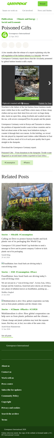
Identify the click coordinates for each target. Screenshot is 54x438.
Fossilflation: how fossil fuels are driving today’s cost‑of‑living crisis (24, 277)
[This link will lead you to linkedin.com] (33, 355)
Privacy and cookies (11, 408)
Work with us (8, 378)
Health (15, 234)
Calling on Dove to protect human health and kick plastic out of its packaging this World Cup (24, 240)
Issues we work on (10, 10)
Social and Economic (11, 22)
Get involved (27, 10)
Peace (34, 272)
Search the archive (10, 414)
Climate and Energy (26, 19)
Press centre (7, 384)
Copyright (6, 402)
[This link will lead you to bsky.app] (23, 355)
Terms (4, 420)
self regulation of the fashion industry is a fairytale (21, 55)
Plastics (25, 309)
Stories (5, 234)
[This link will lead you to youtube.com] (38, 355)
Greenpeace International (19, 34)
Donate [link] (42, 4)
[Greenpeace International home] (22, 3)
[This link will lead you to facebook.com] (13, 355)
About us (6, 366)
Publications (7, 19)
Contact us (6, 372)
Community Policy (10, 396)
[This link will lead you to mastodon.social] (28, 355)
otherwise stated (12, 433)
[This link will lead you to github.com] (48, 355)
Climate (15, 309)
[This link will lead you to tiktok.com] (18, 355)
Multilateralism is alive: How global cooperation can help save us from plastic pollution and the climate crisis (26, 315)
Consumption (26, 234)
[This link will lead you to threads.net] (8, 355)
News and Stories (45, 10)
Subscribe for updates (12, 390)
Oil (13, 272)
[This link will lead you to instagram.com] (3, 355)
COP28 (34, 309)
